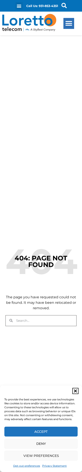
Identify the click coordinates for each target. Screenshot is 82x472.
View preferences (41, 456)
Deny (41, 444)
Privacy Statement (54, 465)
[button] (75, 391)
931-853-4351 (48, 6)
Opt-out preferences (26, 465)
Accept (41, 432)
